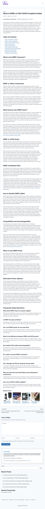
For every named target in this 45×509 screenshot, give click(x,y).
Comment (4, 423)
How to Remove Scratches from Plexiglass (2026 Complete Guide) (17, 481)
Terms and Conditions (19, 499)
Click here (19, 458)
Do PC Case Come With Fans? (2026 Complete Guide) (15, 487)
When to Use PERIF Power (11, 50)
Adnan (5, 16)
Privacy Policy (5, 499)
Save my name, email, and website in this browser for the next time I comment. (18, 441)
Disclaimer (11, 499)
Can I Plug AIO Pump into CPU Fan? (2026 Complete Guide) (16, 484)
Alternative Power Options (10, 51)
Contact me (29, 460)
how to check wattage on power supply (11, 135)
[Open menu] (43, 3)
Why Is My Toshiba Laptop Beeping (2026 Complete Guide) (10, 411)
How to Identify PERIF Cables (11, 47)
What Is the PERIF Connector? (11, 39)
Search (2, 466)
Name (3, 438)
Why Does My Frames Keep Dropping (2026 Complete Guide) (34, 411)
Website (33, 438)
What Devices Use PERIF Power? (12, 42)
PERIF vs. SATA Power (10, 44)
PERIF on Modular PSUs (10, 45)
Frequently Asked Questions (11, 53)
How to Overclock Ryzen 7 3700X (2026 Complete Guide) (15, 478)
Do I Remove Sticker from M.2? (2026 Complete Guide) (15, 475)
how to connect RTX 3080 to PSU (14, 246)
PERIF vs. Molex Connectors (11, 41)
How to (4, 11)
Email (17, 438)
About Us (28, 499)
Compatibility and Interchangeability (13, 48)
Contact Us (33, 499)
